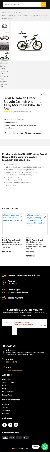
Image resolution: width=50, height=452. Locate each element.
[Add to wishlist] (20, 217)
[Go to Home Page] (3, 12)
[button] (44, 446)
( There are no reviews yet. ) (22, 112)
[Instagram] (16, 425)
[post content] (13, 224)
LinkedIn (14, 133)
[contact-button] (14, 331)
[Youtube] (10, 425)
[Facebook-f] (4, 425)
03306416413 (11, 362)
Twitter (9, 133)
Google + (18, 133)
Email (22, 133)
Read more (6, 251)
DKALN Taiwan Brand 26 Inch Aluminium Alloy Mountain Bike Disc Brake (12, 242)
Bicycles (14, 122)
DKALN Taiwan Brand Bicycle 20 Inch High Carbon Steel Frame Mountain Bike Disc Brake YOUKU (36, 244)
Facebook (5, 133)
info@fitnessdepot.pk (15, 370)
